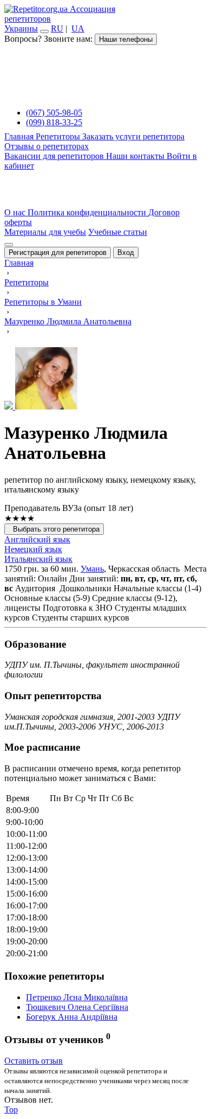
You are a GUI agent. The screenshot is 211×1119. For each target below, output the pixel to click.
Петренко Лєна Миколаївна (77, 997)
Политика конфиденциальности (88, 212)
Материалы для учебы (45, 231)
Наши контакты (136, 156)
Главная (20, 136)
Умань (92, 568)
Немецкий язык (33, 549)
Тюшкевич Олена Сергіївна (77, 1007)
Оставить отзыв (33, 1060)
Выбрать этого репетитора (54, 529)
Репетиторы (59, 136)
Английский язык (37, 539)
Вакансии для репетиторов (55, 156)
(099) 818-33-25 (54, 122)
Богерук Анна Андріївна (71, 1016)
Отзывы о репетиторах (46, 146)
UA (77, 28)
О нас (16, 212)
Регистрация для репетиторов (58, 252)
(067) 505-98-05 (54, 112)
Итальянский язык (38, 559)
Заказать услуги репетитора (133, 136)
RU (57, 28)
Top (11, 1109)
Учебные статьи (117, 231)
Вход (125, 252)
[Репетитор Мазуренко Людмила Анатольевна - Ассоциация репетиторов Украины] (105, 379)
